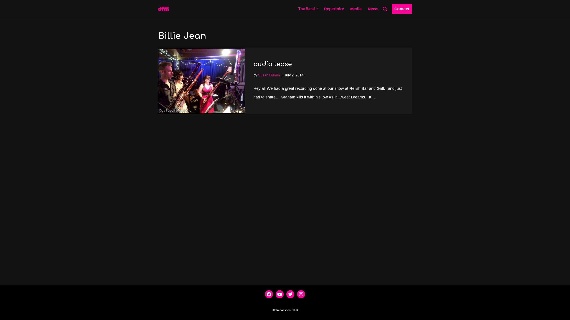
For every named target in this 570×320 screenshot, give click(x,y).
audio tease (272, 64)
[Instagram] (301, 294)
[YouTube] (280, 294)
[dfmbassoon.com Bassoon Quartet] (163, 9)
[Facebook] (269, 294)
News (373, 9)
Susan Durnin (269, 75)
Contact (401, 9)
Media (356, 9)
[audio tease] (201, 81)
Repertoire (334, 9)
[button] (317, 9)
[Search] (385, 9)
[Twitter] (290, 294)
